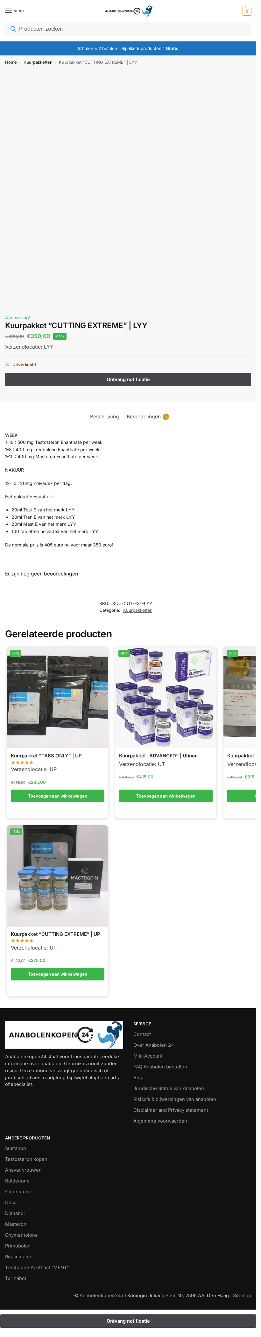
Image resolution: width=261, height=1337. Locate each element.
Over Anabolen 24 (153, 1045)
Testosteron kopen (26, 1159)
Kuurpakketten (38, 62)
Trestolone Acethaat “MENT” (37, 1267)
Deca (11, 1202)
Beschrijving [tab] (104, 417)
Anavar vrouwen (23, 1170)
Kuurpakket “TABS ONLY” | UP (46, 756)
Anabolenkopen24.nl (103, 1295)
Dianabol (15, 1213)
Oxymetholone (21, 1235)
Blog (138, 1077)
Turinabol (15, 1278)
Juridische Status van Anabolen (168, 1088)
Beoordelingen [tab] (147, 417)
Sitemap (242, 1295)
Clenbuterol (18, 1192)
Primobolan (18, 1246)
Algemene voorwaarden (160, 1121)
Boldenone (17, 1181)
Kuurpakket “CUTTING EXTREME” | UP (55, 934)
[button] (246, 11)
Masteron (15, 1224)
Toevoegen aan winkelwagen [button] (57, 796)
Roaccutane (18, 1257)
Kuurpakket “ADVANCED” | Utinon (158, 756)
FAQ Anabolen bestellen (160, 1067)
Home (11, 62)
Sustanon (15, 1148)
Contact (142, 1034)
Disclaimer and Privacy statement (170, 1110)
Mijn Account (148, 1056)
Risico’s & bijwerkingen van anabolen (174, 1099)
